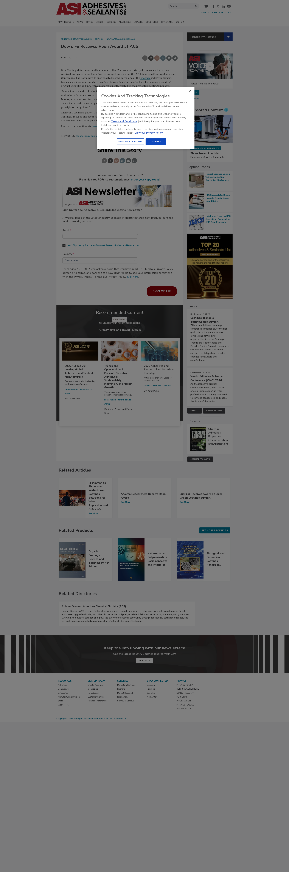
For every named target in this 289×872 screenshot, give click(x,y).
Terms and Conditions (124, 121)
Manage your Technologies (130, 141)
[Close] (190, 90)
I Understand (155, 141)
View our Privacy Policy (149, 132)
